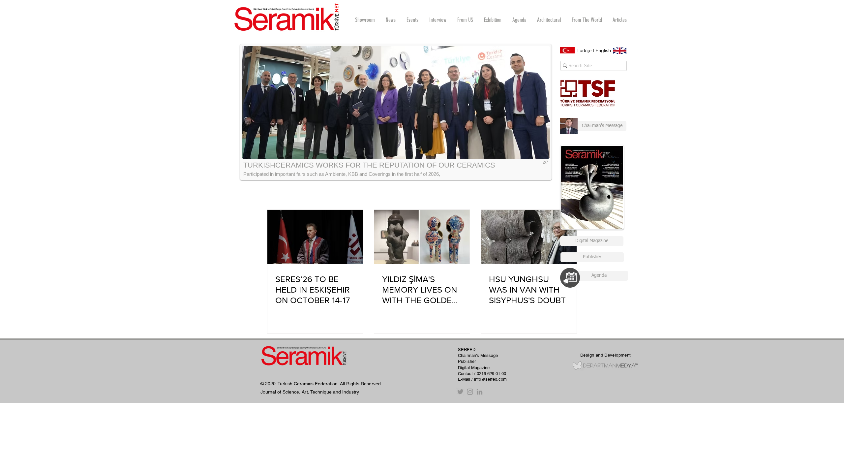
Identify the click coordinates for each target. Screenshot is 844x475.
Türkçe (584, 50)
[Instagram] (470, 392)
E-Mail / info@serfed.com (482, 379)
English (603, 50)
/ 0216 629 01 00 (490, 373)
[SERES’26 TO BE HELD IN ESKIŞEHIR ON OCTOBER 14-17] (315, 237)
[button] (438, 20)
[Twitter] (460, 392)
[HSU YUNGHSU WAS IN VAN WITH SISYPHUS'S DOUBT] (529, 237)
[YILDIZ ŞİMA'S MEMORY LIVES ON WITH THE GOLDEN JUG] (422, 237)
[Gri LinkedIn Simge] (479, 392)
